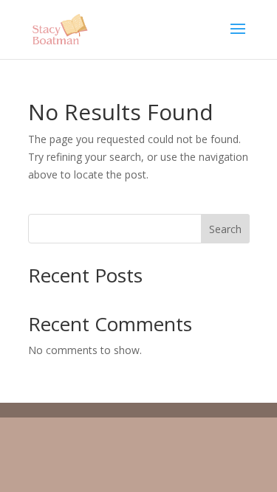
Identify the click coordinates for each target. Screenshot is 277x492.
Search (225, 229)
